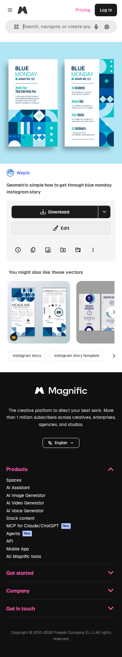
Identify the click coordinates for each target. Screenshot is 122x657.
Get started (19, 572)
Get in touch (20, 608)
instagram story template (76, 355)
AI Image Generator (25, 495)
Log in (106, 10)
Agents (18, 533)
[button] (61, 443)
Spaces (13, 480)
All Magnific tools (23, 556)
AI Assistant (18, 487)
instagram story (27, 355)
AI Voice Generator (25, 511)
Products (17, 469)
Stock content (20, 518)
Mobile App (17, 549)
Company (17, 590)
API (9, 541)
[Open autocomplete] (14, 26)
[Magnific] (61, 392)
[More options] (93, 249)
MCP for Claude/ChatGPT (37, 526)
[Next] (113, 312)
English (61, 442)
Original (40, 54)
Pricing (82, 10)
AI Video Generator (25, 503)
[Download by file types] (104, 212)
